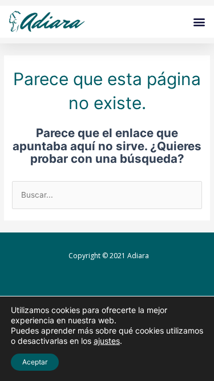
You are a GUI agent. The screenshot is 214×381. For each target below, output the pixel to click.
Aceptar (34, 362)
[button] (198, 22)
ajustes (107, 341)
